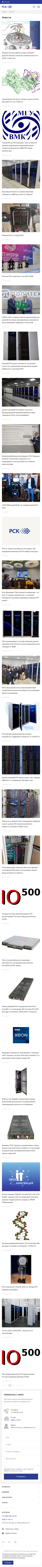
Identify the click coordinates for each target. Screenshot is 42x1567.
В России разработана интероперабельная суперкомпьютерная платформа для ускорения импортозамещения (20, 690)
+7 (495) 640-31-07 (17, 1412)
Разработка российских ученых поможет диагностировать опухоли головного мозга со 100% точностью (20, 55)
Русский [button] (6, 2)
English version (11, 1533)
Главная (4, 11)
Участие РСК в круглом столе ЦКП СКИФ (17, 276)
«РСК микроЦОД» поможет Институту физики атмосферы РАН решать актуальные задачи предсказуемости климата (20, 870)
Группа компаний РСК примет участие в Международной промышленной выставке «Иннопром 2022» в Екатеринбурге (18, 412)
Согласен (7, 1563)
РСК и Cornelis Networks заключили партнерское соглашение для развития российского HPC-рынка (17, 963)
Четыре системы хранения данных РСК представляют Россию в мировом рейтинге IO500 (19, 916)
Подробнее (21, 1558)
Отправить (21, 1476)
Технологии (7, 1497)
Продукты (6, 1487)
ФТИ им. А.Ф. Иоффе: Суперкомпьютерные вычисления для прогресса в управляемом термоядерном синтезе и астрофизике (18, 1101)
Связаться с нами (11, 1529)
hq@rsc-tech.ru (16, 1420)
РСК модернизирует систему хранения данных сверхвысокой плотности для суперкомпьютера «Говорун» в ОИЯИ (21, 644)
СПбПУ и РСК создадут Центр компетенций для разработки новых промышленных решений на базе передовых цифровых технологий (20, 320)
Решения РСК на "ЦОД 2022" (13, 235)
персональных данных (16, 1471)
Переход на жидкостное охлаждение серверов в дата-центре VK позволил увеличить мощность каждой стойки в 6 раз (21, 824)
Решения (5, 1492)
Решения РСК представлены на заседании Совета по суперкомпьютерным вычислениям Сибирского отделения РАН (19, 366)
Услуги (5, 1503)
